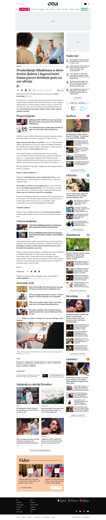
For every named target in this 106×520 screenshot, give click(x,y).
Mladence (28, 96)
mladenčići (48, 142)
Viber (39, 278)
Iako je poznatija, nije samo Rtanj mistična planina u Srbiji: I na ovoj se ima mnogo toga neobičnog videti (77, 68)
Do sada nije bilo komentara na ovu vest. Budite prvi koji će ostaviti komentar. (28, 375)
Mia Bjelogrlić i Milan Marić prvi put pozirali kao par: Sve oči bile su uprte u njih (77, 61)
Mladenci (20, 362)
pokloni (25, 365)
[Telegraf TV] (87, 511)
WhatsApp (33, 278)
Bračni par (57, 362)
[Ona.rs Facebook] (76, 511)
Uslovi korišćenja (26, 353)
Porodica (19, 66)
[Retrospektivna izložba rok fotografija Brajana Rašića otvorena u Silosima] (69, 164)
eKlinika (71, 175)
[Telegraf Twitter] (80, 511)
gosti (18, 365)
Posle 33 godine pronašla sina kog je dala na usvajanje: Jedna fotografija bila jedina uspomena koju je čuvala (77, 76)
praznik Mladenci (40, 362)
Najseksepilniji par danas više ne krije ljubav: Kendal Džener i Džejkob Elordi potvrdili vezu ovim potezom (77, 91)
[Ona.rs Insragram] (84, 511)
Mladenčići (29, 362)
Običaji (32, 365)
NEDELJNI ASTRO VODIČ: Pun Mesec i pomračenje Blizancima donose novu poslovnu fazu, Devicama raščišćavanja (77, 84)
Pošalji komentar (56, 375)
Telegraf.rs (21, 3)
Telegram (46, 278)
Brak (49, 362)
